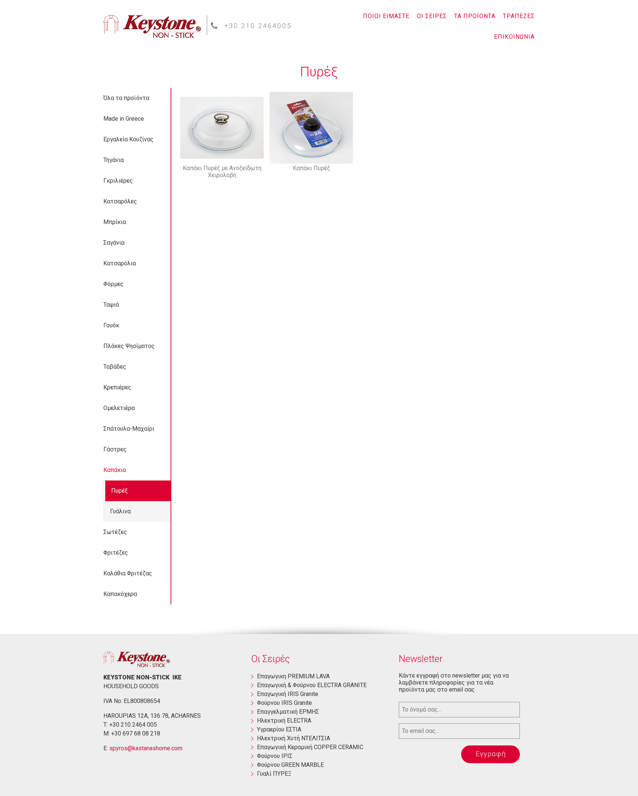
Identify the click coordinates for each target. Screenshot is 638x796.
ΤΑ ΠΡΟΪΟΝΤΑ (474, 16)
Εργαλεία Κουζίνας (128, 139)
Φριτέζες (115, 552)
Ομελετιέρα (119, 407)
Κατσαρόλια (119, 263)
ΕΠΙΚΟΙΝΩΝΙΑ (514, 36)
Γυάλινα (120, 511)
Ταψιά (111, 304)
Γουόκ (111, 325)
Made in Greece (123, 118)
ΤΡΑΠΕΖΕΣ (519, 16)
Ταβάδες (114, 366)
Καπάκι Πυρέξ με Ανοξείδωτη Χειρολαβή (222, 172)
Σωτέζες (115, 531)
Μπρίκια (114, 221)
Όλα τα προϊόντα (126, 97)
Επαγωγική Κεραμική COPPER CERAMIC (310, 747)
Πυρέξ (119, 490)
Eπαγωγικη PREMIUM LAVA (293, 676)
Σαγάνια (113, 242)
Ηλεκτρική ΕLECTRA (284, 720)
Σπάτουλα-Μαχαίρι (128, 428)
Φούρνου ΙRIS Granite (284, 702)
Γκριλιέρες (118, 180)
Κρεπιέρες (117, 387)
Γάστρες (115, 449)
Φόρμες (113, 283)
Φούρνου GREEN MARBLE (290, 764)
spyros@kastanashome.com (145, 748)
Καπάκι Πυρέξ (311, 168)
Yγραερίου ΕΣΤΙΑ (279, 729)
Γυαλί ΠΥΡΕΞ (274, 773)
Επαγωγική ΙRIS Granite (287, 693)
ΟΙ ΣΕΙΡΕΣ (432, 16)
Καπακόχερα (120, 593)
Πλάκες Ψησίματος (129, 345)
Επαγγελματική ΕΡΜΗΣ (288, 711)
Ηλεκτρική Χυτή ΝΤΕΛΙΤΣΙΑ (293, 738)
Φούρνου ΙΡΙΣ (274, 755)
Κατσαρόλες (120, 201)
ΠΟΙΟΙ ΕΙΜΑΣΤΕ (386, 16)
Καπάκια (114, 469)
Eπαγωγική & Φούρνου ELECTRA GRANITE (312, 685)
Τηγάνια (113, 159)
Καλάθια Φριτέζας (127, 573)
